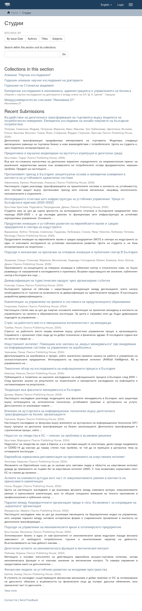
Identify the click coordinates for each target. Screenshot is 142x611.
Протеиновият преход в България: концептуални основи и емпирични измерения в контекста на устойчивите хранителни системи (64, 176)
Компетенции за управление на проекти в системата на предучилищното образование (67, 301)
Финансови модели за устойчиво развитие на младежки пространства (55, 569)
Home (14, 12)
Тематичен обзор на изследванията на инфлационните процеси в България (59, 368)
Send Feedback (29, 600)
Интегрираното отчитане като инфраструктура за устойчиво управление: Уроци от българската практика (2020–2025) (64, 200)
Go (64, 54)
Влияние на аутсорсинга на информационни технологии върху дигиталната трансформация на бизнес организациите (59, 412)
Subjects (57, 38)
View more (10, 590)
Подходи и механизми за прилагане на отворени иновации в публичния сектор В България (71, 251)
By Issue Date (15, 38)
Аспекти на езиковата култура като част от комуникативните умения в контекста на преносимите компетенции (65, 479)
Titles (44, 38)
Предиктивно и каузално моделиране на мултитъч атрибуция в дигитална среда (63, 153)
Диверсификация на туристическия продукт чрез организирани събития (57, 280)
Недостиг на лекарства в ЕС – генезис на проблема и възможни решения (57, 435)
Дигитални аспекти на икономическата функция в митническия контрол (56, 548)
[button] (106, 4)
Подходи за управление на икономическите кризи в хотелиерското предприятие (62, 526)
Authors (32, 38)
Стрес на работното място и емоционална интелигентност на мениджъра (57, 322)
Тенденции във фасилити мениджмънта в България (42, 389)
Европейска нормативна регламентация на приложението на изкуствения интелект (64, 456)
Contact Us (10, 600)
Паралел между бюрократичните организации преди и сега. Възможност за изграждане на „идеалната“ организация (70, 504)
